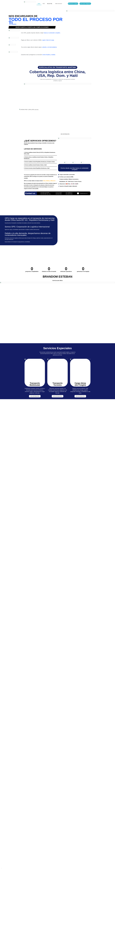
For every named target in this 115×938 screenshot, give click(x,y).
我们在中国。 (50, 3)
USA (44, 3)
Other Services (58, 3)
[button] (1, 868)
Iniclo (39, 3)
